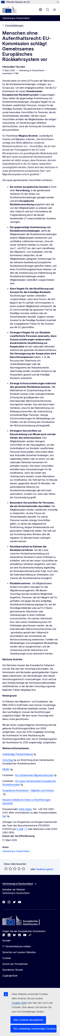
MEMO (6, 769)
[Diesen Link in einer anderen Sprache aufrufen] (34, 754)
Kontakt (6, 940)
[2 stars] (8, 868)
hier (4, 816)
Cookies (6, 958)
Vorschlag (7, 760)
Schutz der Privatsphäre (15, 963)
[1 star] (6, 868)
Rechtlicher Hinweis (12, 969)
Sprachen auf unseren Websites (19, 952)
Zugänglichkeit (9, 975)
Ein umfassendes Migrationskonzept (34, 775)
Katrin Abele (25, 809)
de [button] (40, 9)
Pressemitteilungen (14, 25)
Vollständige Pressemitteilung (17, 754)
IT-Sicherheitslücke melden (16, 946)
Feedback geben (44, 869)
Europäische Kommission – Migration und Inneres (28, 790)
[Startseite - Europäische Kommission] (9, 9)
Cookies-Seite (19, 1002)
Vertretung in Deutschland (15, 851)
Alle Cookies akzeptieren (28, 1019)
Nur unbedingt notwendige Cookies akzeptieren (35, 1028)
